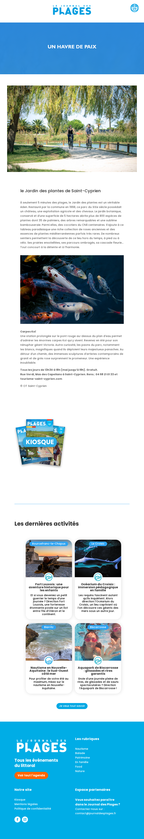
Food (78, 766)
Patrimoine (82, 757)
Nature (80, 771)
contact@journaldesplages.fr (95, 813)
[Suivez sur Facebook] (17, 819)
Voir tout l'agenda (31, 775)
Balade (80, 753)
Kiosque (19, 799)
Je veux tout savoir (72, 706)
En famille (81, 762)
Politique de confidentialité (32, 808)
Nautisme (81, 749)
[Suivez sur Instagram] (25, 819)
